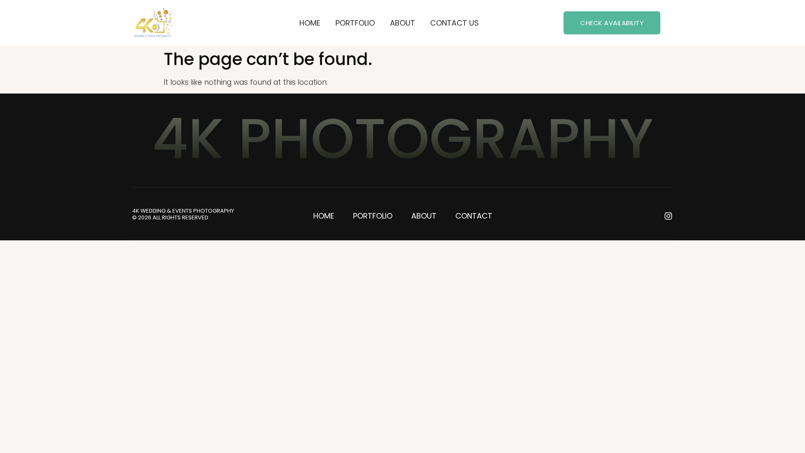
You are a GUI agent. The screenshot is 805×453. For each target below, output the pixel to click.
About (402, 23)
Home (309, 23)
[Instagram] (668, 216)
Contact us (454, 23)
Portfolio (355, 23)
